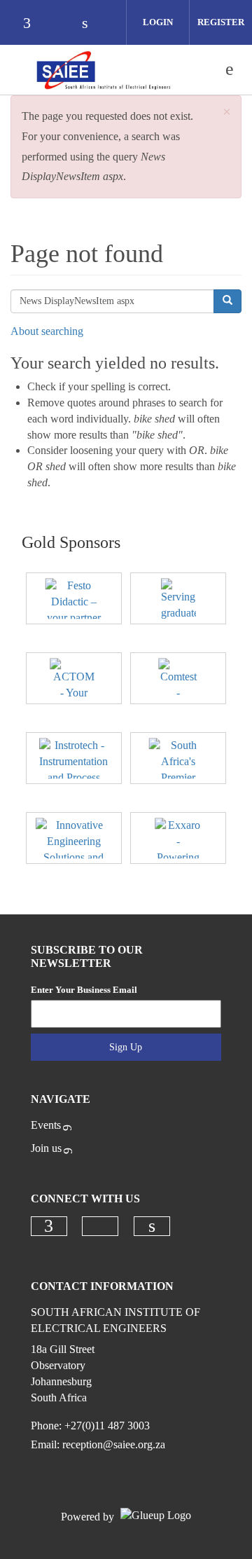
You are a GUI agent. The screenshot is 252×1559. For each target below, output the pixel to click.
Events (46, 1125)
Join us (46, 1148)
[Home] (102, 69)
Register (220, 22)
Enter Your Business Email (84, 989)
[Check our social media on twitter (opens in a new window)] (63, 24)
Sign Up (125, 1047)
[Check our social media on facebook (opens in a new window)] (33, 24)
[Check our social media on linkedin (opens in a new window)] (92, 24)
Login (158, 22)
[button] (227, 112)
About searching (46, 331)
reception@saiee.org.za (113, 1444)
